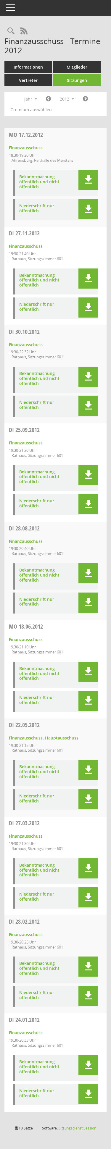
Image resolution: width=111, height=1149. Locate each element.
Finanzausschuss (26, 147)
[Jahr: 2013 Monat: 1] (85, 99)
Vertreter (28, 80)
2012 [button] (65, 99)
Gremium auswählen (31, 109)
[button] (88, 180)
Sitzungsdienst (77, 1128)
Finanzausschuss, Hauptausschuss (43, 738)
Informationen (28, 67)
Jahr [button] (28, 99)
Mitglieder (77, 67)
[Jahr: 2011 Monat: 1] (48, 99)
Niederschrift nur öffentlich (36, 208)
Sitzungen (77, 80)
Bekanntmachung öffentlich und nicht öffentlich (39, 181)
